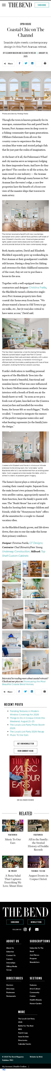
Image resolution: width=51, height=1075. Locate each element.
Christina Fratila (37, 287)
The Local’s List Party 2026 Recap (27, 731)
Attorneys (10, 989)
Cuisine (33, 996)
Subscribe (42, 5)
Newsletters (36, 922)
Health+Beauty (36, 1000)
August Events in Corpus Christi (38, 877)
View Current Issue (25, 750)
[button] (11, 571)
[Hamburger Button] (4, 5)
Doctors (9, 985)
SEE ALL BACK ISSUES (25, 800)
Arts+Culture (35, 989)
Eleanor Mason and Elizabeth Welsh (21, 52)
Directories (22, 1040)
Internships (10, 963)
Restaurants (11, 996)
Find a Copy (23, 1033)
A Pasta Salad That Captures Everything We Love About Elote (13, 881)
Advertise (10, 952)
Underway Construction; (16, 551)
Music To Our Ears (19, 735)
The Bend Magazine (16, 1057)
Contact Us (10, 955)
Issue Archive (23, 1037)
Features (12, 834)
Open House (25, 24)
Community (34, 992)
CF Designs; (36, 543)
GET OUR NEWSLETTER (25, 743)
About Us (10, 948)
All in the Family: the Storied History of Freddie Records (38, 844)
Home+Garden (36, 1004)
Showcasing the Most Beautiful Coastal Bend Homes (23, 683)
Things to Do (38, 871)
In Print (12, 871)
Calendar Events (24, 1044)
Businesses (10, 992)
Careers (9, 959)
